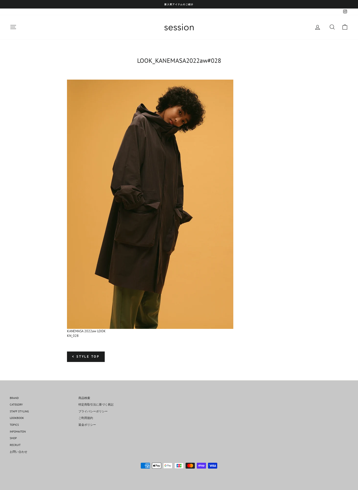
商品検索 (84, 398)
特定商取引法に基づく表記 (95, 404)
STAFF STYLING (19, 411)
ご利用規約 (85, 418)
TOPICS (14, 424)
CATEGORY (16, 404)
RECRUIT (15, 445)
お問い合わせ (18, 451)
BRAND (14, 398)
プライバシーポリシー (93, 411)
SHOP (13, 438)
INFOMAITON (18, 431)
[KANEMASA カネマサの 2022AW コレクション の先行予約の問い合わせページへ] (179, 204)
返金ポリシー (87, 424)
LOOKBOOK (17, 418)
